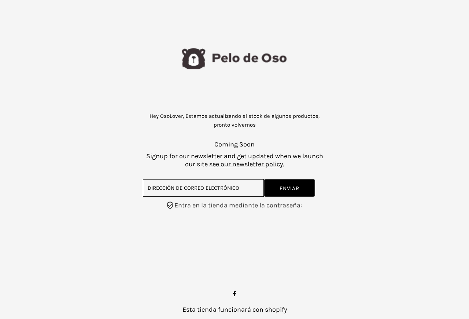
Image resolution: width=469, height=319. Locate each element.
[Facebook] (234, 294)
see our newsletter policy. (246, 164)
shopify (276, 309)
